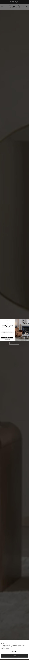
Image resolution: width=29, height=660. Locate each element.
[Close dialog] (27, 320)
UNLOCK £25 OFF (7, 337)
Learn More (14, 651)
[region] (14, 649)
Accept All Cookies (14, 656)
